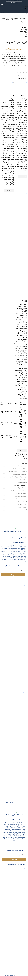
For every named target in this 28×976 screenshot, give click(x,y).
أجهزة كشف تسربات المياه (20, 498)
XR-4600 (10, 95)
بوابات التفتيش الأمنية (21, 487)
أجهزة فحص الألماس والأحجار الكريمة (18, 477)
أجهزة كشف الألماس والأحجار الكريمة (18, 471)
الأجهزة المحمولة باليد (22, 509)
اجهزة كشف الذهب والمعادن (20, 548)
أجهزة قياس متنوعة (22, 507)
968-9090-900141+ (14, 2)
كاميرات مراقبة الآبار (22, 501)
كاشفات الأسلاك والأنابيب (21, 504)
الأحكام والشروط (22, 538)
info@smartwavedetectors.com (14, 0)
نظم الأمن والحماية (22, 482)
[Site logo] (22, 15)
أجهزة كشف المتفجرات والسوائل (18, 490)
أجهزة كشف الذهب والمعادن (20, 474)
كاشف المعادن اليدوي (21, 493)
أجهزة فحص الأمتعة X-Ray (19, 485)
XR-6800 (24, 301)
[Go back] (25, 39)
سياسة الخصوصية (12, 538)
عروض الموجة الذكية (22, 466)
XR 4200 (24, 95)
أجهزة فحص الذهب (22, 479)
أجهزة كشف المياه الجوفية (20, 496)
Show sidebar (22, 75)
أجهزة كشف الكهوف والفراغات (19, 468)
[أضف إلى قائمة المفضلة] (25, 173)
